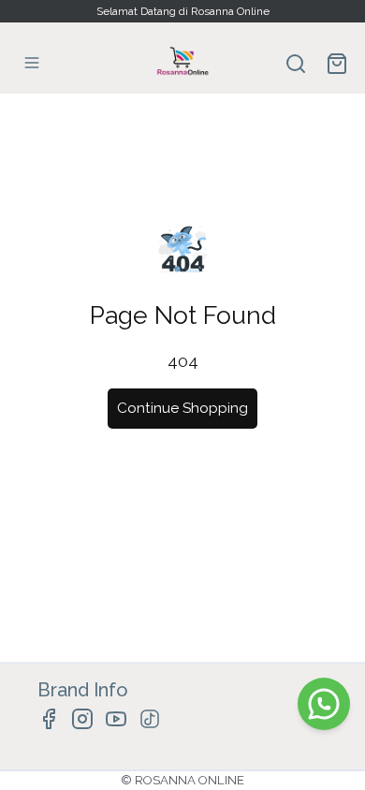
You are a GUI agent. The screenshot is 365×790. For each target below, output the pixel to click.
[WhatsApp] (324, 704)
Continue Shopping (182, 408)
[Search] (296, 63)
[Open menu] (31, 63)
